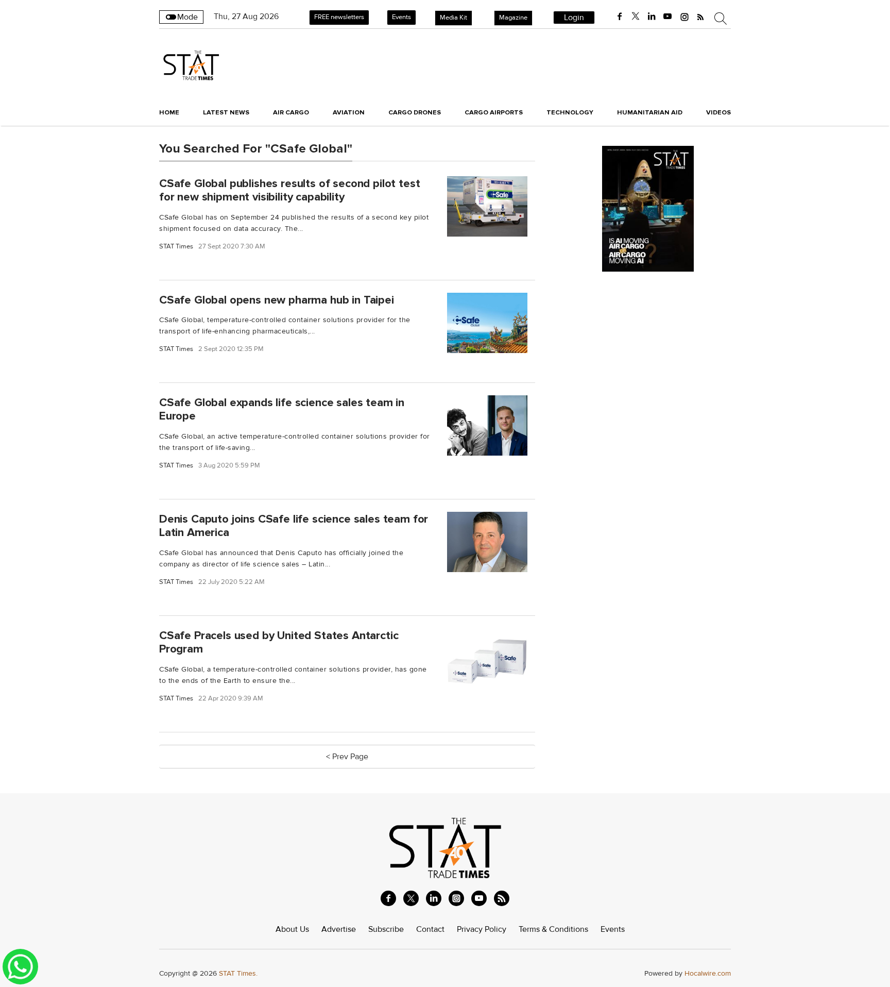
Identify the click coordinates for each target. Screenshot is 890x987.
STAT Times (176, 246)
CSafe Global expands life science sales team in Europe (281, 409)
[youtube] (667, 16)
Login (574, 17)
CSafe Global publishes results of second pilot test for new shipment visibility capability (289, 190)
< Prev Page (347, 756)
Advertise (338, 929)
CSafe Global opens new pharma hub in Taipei (276, 299)
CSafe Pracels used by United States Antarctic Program (278, 642)
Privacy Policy (481, 929)
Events (401, 17)
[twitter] (635, 16)
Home (169, 112)
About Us (292, 929)
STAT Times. (238, 973)
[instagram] (684, 16)
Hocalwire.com (707, 973)
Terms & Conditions (553, 929)
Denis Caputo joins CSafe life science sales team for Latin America (293, 526)
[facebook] (619, 16)
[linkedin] (651, 16)
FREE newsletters (339, 17)
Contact (430, 929)
